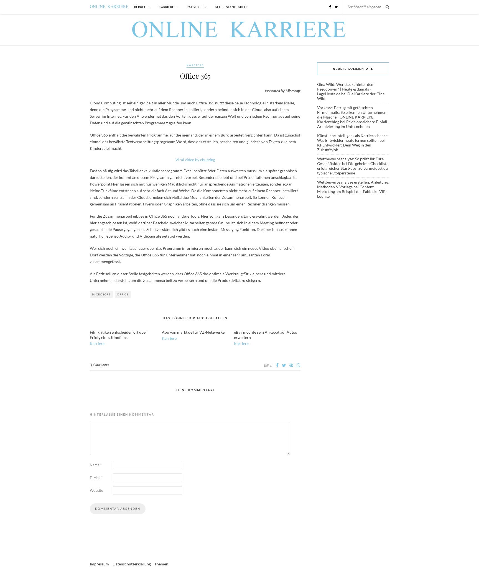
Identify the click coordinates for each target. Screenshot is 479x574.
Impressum (99, 564)
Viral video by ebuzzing (195, 159)
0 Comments (99, 365)
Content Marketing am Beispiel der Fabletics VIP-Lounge (352, 191)
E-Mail (96, 477)
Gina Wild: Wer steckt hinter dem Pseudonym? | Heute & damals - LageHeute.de (345, 89)
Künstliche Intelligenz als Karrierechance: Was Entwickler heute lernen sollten (353, 138)
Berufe (140, 7)
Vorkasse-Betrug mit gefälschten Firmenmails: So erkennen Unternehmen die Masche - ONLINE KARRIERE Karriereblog (351, 114)
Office (123, 294)
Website (96, 490)
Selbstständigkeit (231, 7)
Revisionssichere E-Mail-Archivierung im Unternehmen (353, 124)
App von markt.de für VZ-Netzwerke (193, 332)
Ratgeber (195, 7)
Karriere (166, 7)
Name (96, 465)
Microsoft (101, 294)
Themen (161, 564)
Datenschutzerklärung (132, 564)
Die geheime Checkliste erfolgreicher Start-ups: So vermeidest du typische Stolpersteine (352, 168)
